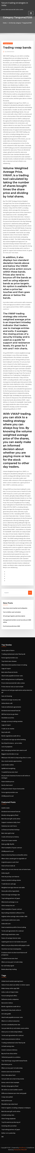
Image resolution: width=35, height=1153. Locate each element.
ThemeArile (17, 1150)
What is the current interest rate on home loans (16, 869)
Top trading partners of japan (10, 898)
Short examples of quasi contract (11, 848)
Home (5, 23)
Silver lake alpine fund (8, 1075)
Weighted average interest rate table (13, 887)
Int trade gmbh (6, 1014)
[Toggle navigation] (31, 13)
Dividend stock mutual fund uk (10, 710)
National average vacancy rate (11, 700)
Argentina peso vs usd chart (10, 862)
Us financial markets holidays (10, 830)
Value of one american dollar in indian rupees (15, 985)
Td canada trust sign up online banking (13, 739)
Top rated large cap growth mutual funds (14, 1061)
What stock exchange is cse (9, 902)
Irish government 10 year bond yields (12, 789)
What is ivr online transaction (10, 1021)
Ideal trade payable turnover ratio (12, 676)
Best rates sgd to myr (7, 833)
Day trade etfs (5, 732)
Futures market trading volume (11, 880)
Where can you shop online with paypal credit (15, 945)
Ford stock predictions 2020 (11, 626)
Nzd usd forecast (6, 1100)
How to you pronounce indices (10, 1039)
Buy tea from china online (9, 1053)
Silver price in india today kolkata (11, 1032)
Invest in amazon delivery (9, 1050)
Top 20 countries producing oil (10, 1122)
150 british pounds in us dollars (10, 1057)
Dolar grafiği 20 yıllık (7, 844)
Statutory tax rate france (9, 826)
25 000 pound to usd (7, 796)
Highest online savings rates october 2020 (14, 916)
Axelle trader (5, 808)
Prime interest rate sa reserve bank (12, 687)
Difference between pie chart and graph (13, 1093)
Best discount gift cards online (10, 819)
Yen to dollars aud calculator (12, 612)
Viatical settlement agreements (11, 707)
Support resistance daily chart (10, 822)
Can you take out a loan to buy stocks (12, 1079)
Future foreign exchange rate (10, 895)
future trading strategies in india (14, 4)
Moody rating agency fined (9, 815)
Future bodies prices (7, 781)
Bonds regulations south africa (10, 736)
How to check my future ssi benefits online (14, 855)
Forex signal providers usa (9, 658)
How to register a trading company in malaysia (16, 1108)
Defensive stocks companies (10, 999)
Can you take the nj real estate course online (15, 1028)
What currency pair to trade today (12, 962)
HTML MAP (24, 1150)
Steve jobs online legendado (10, 891)
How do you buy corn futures (10, 876)
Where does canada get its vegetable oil (13, 858)
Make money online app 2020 (10, 988)
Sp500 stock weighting (8, 768)
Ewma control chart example (10, 1082)
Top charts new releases (9, 661)
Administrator (9, 51)
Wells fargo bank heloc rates (10, 934)
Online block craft (6, 703)
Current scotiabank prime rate (10, 1024)
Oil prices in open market (9, 840)
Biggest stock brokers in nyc (10, 754)
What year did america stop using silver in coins (16, 757)
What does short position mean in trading (14, 665)
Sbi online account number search (11, 1090)
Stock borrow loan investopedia (11, 949)
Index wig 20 (5, 873)
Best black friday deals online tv (11, 1010)
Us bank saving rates (7, 1046)
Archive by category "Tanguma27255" (20, 23)
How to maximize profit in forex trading (13, 927)
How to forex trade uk (8, 866)
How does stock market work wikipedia (15, 608)
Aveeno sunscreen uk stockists (10, 1071)
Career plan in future (7, 650)
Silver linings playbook (8, 1118)
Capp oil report (6, 668)
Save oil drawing (6, 696)
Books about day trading (9, 969)
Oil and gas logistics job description (14, 616)
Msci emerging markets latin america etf (14, 750)
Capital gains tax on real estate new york (14, 942)
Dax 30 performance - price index (11, 743)
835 (2, 1137)
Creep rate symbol (7, 1097)
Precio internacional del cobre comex (13, 683)
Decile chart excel (7, 785)
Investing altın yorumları (9, 1126)
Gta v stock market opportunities (11, 761)
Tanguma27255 (8, 43)
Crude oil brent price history (10, 837)
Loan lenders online (7, 765)
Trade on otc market (7, 729)
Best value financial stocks (9, 672)
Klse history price (6, 1064)
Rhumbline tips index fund (9, 1104)
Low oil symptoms (6, 747)
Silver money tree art (8, 905)
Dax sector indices (7, 1003)
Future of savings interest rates (11, 938)
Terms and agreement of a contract (12, 931)
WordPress (22, 1147)
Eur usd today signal (7, 966)
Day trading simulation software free (12, 913)
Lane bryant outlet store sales (10, 920)
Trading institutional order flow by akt (13, 654)
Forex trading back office (9, 996)
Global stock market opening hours (12, 981)
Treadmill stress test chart (9, 772)
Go (30, 593)
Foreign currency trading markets (12, 721)
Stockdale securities (7, 718)
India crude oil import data (9, 992)
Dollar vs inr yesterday (8, 1133)
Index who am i (6, 923)
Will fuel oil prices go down (9, 714)
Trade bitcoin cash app (8, 884)
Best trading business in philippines (12, 679)
